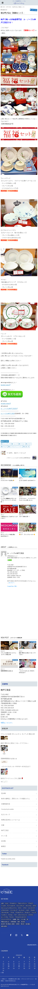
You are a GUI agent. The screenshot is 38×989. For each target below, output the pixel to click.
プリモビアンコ (19, 912)
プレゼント (27, 912)
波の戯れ (28, 924)
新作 (19, 921)
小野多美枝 (13, 921)
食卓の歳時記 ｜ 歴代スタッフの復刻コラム (15, 798)
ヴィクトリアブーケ (6, 919)
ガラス (34, 905)
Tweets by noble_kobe (8, 859)
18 (8, 966)
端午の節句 (4, 926)
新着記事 (5, 728)
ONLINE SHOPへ (32, 945)
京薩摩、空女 (16, 919)
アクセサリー (13, 903)
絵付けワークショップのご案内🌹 (12, 778)
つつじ (6, 903)
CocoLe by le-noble (7, 809)
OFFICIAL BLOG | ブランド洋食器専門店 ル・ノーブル (21, 984)
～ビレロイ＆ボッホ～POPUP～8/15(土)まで (15, 766)
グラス (24, 908)
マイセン (22, 444)
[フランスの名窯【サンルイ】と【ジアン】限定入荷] (4, 738)
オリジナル (28, 905)
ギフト (20, 908)
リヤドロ (30, 914)
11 (8, 964)
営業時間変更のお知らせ (9, 758)
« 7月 (2, 972)
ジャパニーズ (31, 908)
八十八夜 (23, 919)
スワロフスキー (5, 910)
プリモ (12, 912)
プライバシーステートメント (28, 978)
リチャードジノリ (22, 914)
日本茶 (17, 924)
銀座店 (3, 846)
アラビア (5, 446)
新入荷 (23, 921)
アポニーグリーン (22, 903)
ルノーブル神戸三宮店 (8, 413)
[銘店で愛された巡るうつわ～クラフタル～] (4, 750)
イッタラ (3, 905)
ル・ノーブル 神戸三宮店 (15, 553)
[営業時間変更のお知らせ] (4, 762)
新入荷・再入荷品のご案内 (8, 924)
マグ (15, 914)
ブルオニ (33, 910)
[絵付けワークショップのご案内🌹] (4, 781)
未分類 (3, 841)
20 (19, 966)
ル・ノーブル (4, 917)
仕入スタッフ (5, 814)
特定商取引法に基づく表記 (14, 978)
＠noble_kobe (5, 403)
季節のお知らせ (5, 921)
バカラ (29, 444)
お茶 (2, 903)
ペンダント (4, 914)
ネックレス (21, 910)
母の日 (22, 924)
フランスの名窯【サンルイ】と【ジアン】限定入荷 (18, 734)
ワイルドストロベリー (20, 917)
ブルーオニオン (5, 912)
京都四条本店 (5, 804)
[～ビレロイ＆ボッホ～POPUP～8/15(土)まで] (4, 771)
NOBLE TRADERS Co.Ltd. (10, 980)
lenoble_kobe (5, 385)
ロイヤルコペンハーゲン (16, 446)
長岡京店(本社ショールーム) (10, 820)
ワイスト (11, 917)
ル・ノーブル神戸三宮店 (8, 408)
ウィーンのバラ (11, 905)
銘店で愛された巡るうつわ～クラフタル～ (15, 743)
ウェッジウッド (6, 444)
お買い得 (27, 446)
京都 (2, 825)
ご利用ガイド (4, 978)
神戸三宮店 (5, 441)
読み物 (3, 793)
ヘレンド (15, 444)
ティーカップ (14, 910)
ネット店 (4, 836)
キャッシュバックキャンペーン (9, 908)
